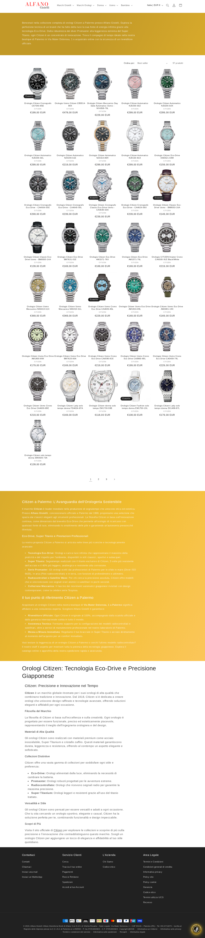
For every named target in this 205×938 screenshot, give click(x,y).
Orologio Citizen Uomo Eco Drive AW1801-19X (167, 307)
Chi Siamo (108, 862)
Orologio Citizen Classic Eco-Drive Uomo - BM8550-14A (38, 258)
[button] (65, 5)
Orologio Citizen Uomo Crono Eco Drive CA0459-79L (167, 357)
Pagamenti (67, 872)
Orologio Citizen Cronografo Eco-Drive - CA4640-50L (70, 206)
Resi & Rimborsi (70, 877)
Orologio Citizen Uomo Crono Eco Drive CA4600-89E (38, 407)
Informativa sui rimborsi (148, 929)
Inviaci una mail (30, 872)
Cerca (65, 862)
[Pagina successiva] (114, 479)
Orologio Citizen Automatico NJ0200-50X (167, 104)
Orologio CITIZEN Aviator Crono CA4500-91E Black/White (167, 258)
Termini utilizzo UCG (153, 897)
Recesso (147, 902)
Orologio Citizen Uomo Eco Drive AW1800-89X (38, 357)
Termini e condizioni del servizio (76, 932)
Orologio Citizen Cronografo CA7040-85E (37, 104)
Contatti (26, 862)
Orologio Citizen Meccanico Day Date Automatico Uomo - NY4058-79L (102, 105)
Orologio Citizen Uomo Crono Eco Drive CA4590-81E (102, 357)
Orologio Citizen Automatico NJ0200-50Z (134, 104)
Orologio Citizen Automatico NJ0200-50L (37, 156)
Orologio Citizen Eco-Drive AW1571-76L (135, 258)
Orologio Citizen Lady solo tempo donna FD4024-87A (70, 407)
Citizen (58, 830)
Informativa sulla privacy (171, 929)
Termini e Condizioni (153, 862)
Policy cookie (149, 882)
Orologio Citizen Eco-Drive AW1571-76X (102, 258)
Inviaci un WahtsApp (32, 877)
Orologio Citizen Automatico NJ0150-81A (134, 156)
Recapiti (123, 932)
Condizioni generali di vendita (157, 867)
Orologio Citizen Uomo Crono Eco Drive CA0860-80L (135, 357)
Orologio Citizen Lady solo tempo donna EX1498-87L (167, 407)
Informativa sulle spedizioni (105, 932)
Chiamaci (26, 867)
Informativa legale (137, 932)
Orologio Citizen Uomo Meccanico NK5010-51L (70, 307)
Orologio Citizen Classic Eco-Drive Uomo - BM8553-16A (167, 206)
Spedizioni (67, 882)
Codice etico (109, 867)
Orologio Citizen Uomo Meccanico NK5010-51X (38, 307)
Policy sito (148, 877)
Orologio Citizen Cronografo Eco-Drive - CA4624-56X (134, 206)
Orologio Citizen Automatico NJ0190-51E (70, 156)
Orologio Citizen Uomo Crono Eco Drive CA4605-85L (102, 307)
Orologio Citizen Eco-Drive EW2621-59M (167, 156)
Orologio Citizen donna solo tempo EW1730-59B (102, 407)
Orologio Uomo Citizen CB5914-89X (70, 104)
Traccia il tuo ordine (72, 867)
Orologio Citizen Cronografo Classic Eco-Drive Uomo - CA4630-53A (102, 207)
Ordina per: (129, 63)
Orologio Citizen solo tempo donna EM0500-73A (37, 456)
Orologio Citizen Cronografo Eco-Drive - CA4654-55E (37, 206)
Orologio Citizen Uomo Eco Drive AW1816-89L (135, 307)
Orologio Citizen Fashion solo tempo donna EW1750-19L (135, 407)
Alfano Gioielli (36, 926)
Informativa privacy (152, 872)
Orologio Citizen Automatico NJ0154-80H (102, 156)
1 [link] (90, 479)
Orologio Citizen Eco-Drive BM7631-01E (70, 258)
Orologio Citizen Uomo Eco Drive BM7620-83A (70, 357)
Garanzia (147, 887)
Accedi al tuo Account (73, 887)
